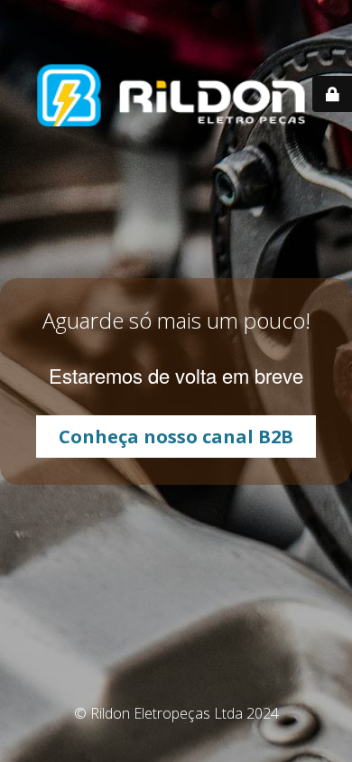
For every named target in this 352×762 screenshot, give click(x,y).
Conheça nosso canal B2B (176, 436)
